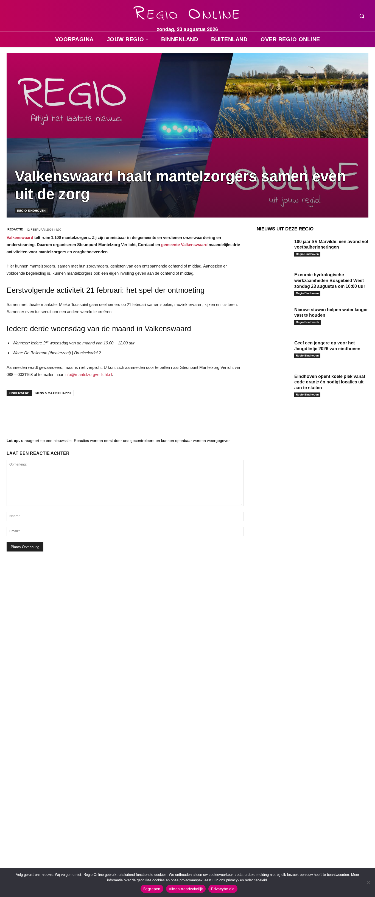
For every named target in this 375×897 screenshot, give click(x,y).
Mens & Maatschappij (53, 393)
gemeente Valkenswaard (184, 244)
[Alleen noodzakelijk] (368, 882)
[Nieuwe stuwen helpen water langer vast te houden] (273, 317)
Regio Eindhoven (31, 210)
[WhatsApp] (80, 411)
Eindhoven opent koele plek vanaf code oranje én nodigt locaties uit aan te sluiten (329, 382)
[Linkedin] (31, 411)
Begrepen (152, 889)
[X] (64, 411)
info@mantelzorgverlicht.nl (88, 374)
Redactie (15, 229)
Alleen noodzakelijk (186, 889)
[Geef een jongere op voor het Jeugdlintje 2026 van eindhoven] (273, 351)
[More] (97, 411)
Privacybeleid (222, 889)
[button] (361, 16)
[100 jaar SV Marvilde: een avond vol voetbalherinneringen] (273, 249)
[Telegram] (48, 411)
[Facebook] (15, 411)
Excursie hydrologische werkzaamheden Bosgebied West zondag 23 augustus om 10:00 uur (329, 280)
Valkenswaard (20, 237)
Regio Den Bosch (307, 322)
